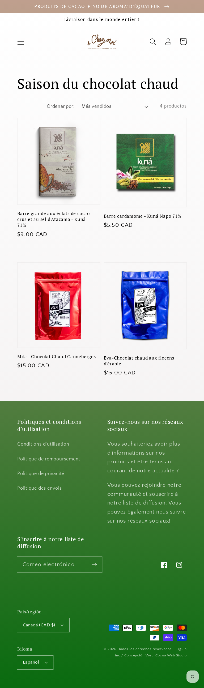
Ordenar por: (60, 106)
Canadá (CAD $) (39, 625)
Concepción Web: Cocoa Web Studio (155, 655)
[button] (20, 41)
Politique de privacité (40, 473)
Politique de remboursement (48, 459)
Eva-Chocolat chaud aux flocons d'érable (139, 361)
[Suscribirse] (94, 564)
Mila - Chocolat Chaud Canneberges (56, 357)
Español (31, 662)
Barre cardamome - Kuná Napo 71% (143, 216)
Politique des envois (39, 488)
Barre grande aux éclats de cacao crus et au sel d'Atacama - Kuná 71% (53, 219)
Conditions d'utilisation (43, 444)
